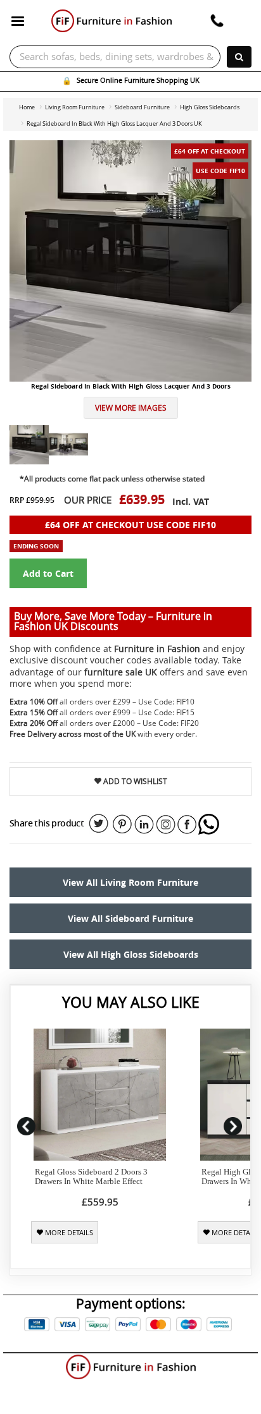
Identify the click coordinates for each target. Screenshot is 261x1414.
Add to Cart (48, 573)
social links (99, 824)
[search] (239, 57)
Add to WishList (134, 781)
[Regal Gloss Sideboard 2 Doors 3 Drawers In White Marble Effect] (100, 1095)
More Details (68, 1232)
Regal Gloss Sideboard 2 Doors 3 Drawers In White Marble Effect (91, 1176)
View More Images (131, 408)
